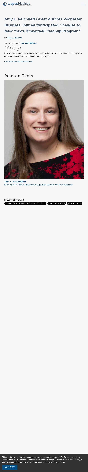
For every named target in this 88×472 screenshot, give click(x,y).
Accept (10, 467)
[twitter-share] (18, 48)
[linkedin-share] (7, 48)
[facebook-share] (12, 48)
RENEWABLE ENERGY (74, 203)
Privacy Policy (48, 459)
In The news (29, 43)
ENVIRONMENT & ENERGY (56, 203)
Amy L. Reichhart (14, 37)
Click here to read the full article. (18, 61)
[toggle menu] (83, 4)
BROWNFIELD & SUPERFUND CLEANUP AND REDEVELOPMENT (25, 203)
